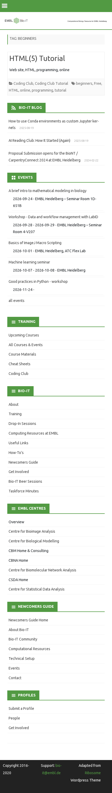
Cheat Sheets (19, 364)
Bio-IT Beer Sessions (25, 481)
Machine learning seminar (29, 262)
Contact (15, 678)
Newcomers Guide (23, 462)
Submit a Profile (21, 708)
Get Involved (19, 472)
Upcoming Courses (24, 335)
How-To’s (16, 453)
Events (14, 668)
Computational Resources (29, 649)
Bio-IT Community (23, 639)
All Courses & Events (26, 345)
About (13, 404)
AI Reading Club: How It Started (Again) (39, 140)
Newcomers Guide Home (28, 620)
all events (16, 301)
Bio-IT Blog (30, 107)
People (14, 718)
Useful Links (18, 443)
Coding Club (23, 83)
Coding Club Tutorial (51, 83)
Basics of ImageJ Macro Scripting (35, 243)
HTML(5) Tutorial (37, 58)
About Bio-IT (19, 630)
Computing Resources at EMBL (33, 433)
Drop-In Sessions (22, 423)
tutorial (60, 90)
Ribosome (93, 773)
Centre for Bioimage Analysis (32, 531)
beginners (84, 83)
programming (42, 90)
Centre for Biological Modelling (34, 541)
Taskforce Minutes (24, 491)
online (25, 90)
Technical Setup (22, 658)
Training (15, 414)
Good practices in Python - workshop (38, 281)
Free (97, 83)
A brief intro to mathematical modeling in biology (47, 191)
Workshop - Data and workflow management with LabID (53, 217)
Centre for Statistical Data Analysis (37, 589)
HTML (13, 90)
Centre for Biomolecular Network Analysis (42, 570)
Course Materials (22, 354)
